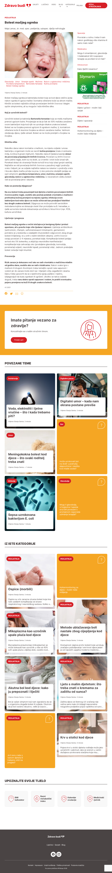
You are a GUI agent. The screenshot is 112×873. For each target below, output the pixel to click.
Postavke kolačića (77, 865)
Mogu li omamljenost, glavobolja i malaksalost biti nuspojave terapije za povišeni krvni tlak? (92, 56)
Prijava (80, 5)
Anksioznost (82, 65)
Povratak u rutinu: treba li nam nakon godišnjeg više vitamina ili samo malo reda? (92, 40)
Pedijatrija (10, 17)
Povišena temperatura (15, 83)
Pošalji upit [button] (18, 340)
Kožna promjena (50, 83)
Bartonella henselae (34, 83)
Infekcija (11, 481)
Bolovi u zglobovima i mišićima (57, 81)
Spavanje (81, 33)
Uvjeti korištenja (49, 865)
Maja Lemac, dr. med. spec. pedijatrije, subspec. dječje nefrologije (35, 28)
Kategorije (70, 4)
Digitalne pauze (67, 378)
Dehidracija (13, 378)
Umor (17, 81)
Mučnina (38, 81)
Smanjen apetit (27, 81)
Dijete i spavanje (84, 120)
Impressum (39, 865)
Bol (61, 424)
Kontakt (30, 865)
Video (53, 4)
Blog (61, 4)
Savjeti (36, 4)
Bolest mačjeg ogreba (15, 86)
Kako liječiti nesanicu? (87, 69)
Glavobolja (9, 81)
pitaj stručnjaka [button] (95, 5)
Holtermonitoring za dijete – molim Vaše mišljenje (90, 132)
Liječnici (45, 4)
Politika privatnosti (63, 865)
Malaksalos (82, 49)
